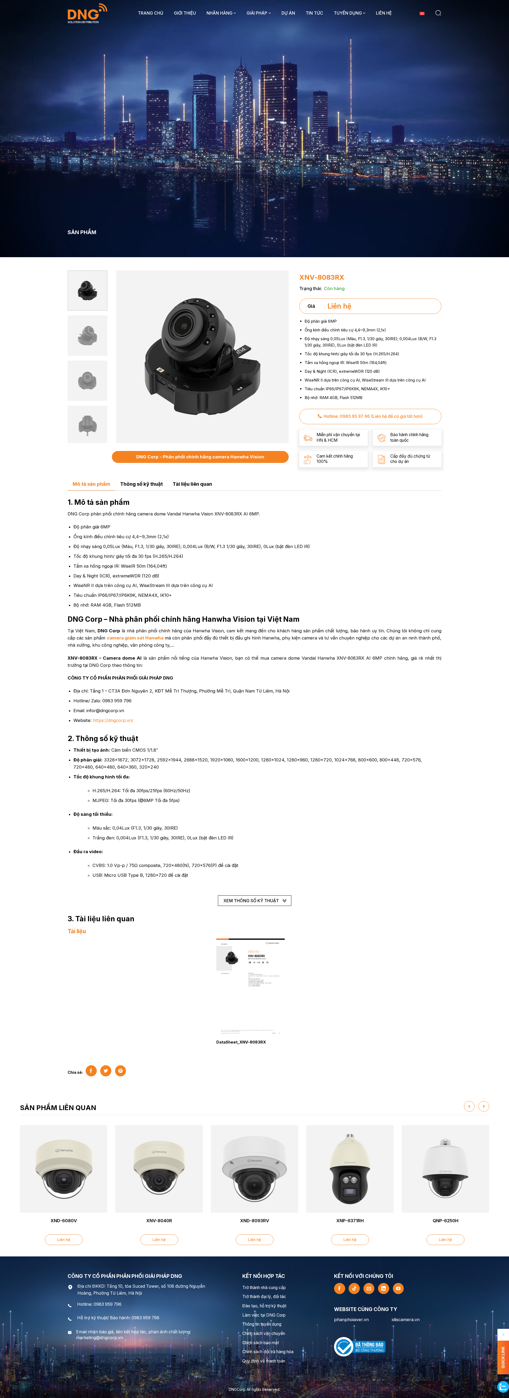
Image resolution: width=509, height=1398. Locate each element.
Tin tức (314, 13)
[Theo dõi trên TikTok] (354, 1288)
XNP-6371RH (350, 1220)
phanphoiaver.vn (351, 1319)
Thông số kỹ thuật (141, 484)
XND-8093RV (254, 1220)
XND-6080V (64, 1220)
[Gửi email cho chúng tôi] (369, 1288)
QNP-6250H (445, 1220)
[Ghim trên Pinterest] (120, 1070)
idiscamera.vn (406, 1319)
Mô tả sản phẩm (91, 484)
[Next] (280, 356)
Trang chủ (150, 13)
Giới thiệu (185, 13)
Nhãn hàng (219, 13)
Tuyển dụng (348, 13)
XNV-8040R (159, 1220)
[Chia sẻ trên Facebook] (91, 1070)
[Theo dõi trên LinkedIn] (383, 1288)
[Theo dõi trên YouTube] (398, 1288)
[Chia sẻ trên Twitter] (105, 1070)
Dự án (288, 13)
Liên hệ (384, 13)
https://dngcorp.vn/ (113, 720)
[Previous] (125, 356)
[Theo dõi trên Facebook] (339, 1288)
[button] (438, 13)
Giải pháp (257, 13)
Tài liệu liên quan (192, 484)
